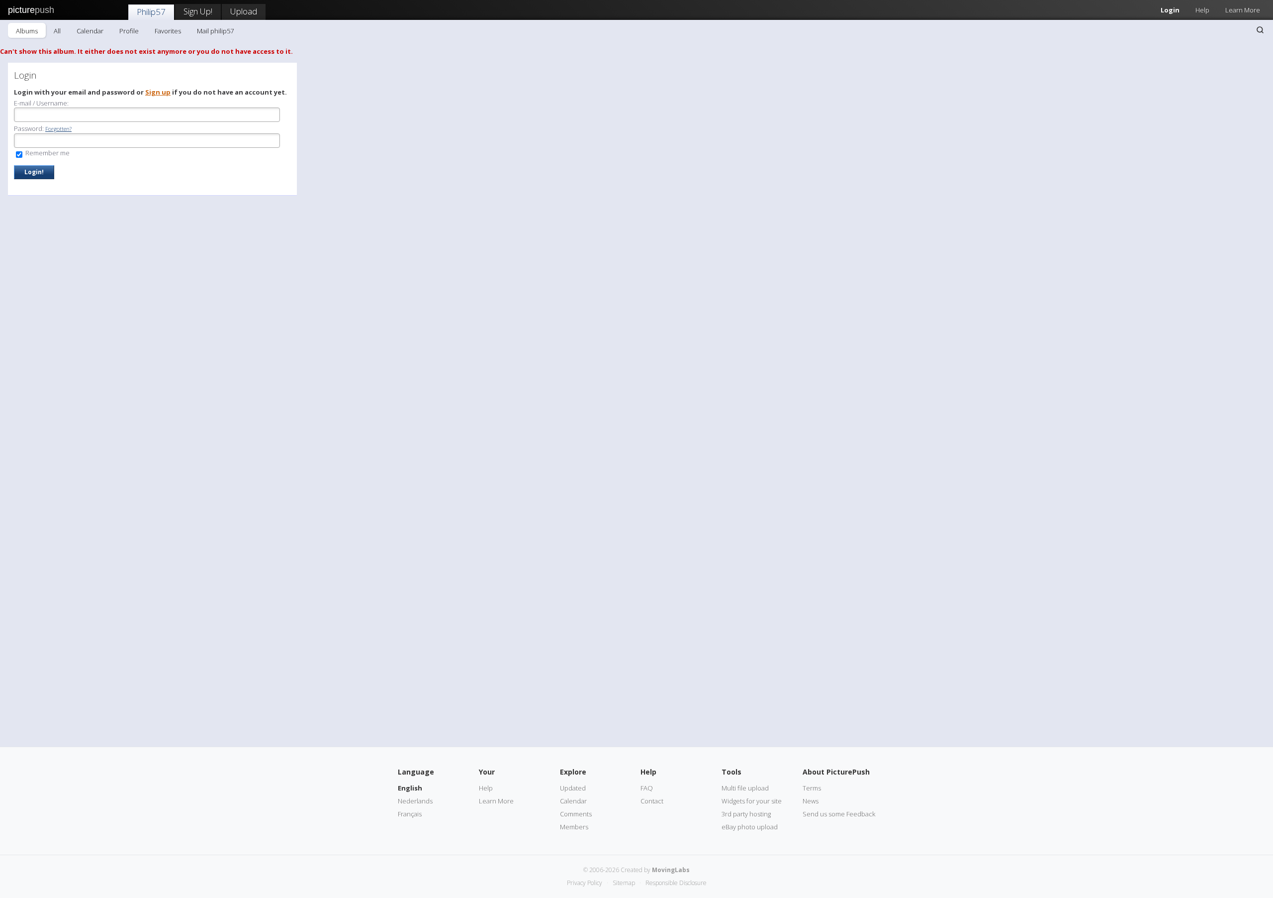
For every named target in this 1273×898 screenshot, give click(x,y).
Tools (731, 772)
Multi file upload (745, 788)
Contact (651, 800)
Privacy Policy (584, 883)
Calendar (90, 30)
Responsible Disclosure (676, 883)
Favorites (168, 30)
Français (410, 813)
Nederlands (415, 800)
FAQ (646, 788)
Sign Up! (197, 11)
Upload (243, 11)
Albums (27, 30)
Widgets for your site (752, 800)
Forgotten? (58, 128)
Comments (576, 813)
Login (1170, 9)
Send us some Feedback (839, 813)
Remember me (47, 152)
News (810, 800)
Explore (573, 772)
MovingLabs (671, 870)
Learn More (1242, 9)
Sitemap (624, 883)
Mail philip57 (215, 30)
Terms (812, 788)
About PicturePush (836, 772)
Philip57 (151, 11)
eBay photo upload (750, 826)
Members (574, 826)
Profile (129, 30)
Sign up (158, 92)
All (57, 30)
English (410, 788)
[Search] (1260, 30)
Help (1202, 9)
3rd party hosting (746, 813)
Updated (573, 788)
